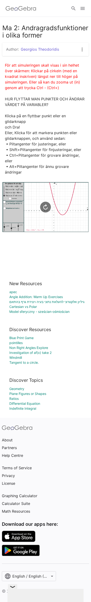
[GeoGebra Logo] (21, 8)
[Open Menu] (82, 8)
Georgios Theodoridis (40, 49)
